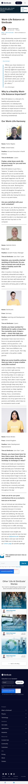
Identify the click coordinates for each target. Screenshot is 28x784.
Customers (4, 747)
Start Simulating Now (24, 9)
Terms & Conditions (23, 776)
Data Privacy (3, 776)
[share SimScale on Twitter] (21, 782)
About (3, 758)
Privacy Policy (18, 566)
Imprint (9, 776)
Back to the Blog (14, 663)
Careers (3, 761)
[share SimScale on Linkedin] (14, 782)
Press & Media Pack (15, 776)
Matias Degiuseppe (11, 610)
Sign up (19, 3)
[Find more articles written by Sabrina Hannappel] (3, 28)
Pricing (3, 754)
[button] (14, 710)
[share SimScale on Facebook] (5, 782)
